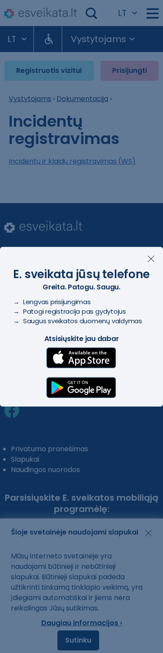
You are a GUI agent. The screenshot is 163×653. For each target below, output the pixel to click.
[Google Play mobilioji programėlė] (81, 387)
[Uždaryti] (151, 259)
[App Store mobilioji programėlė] (81, 358)
